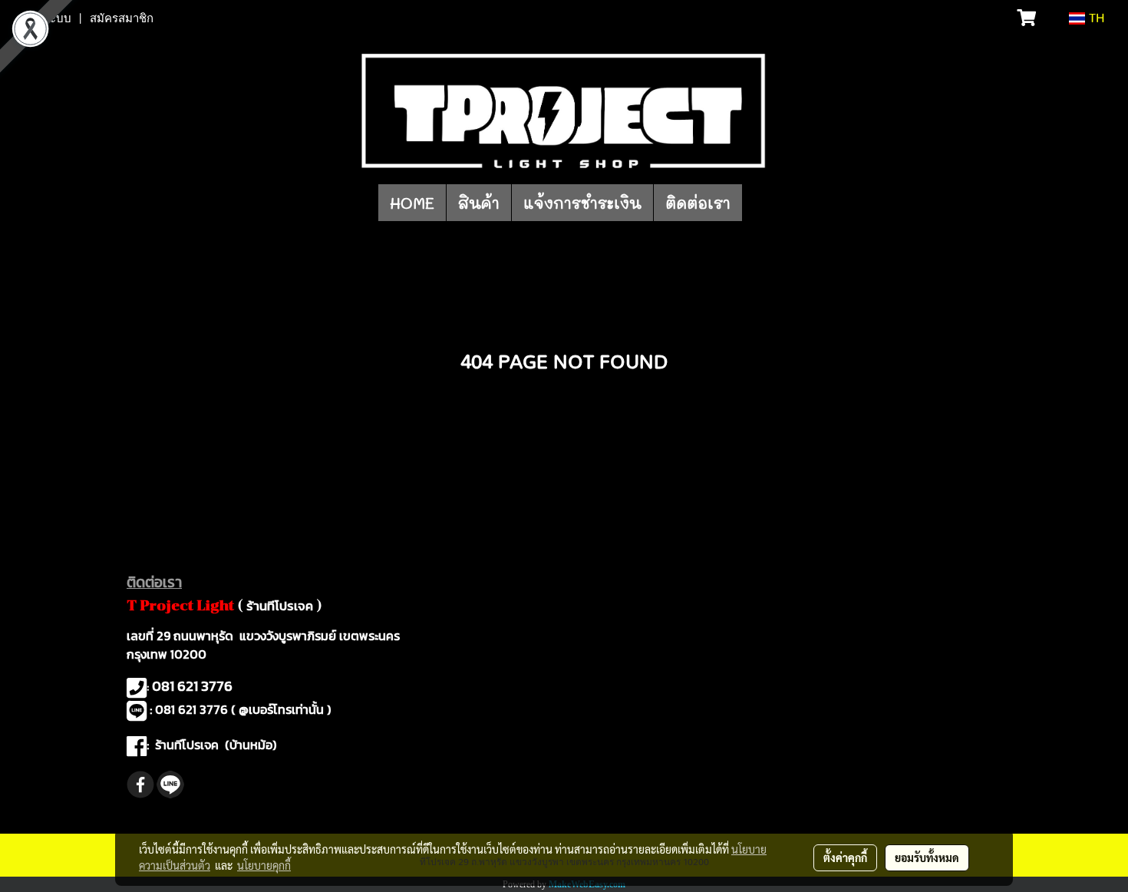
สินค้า (479, 203)
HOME (412, 203)
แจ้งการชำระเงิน (582, 203)
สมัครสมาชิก (121, 18)
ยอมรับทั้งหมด (927, 857)
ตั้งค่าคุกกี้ (845, 857)
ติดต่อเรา (698, 203)
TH (1095, 18)
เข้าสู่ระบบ (45, 18)
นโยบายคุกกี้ (264, 865)
